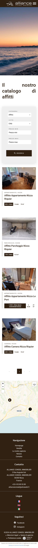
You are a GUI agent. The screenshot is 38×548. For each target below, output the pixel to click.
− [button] (3, 386)
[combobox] (19, 115)
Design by (29, 538)
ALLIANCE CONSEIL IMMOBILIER (19, 470)
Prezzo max (13, 138)
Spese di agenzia (26, 535)
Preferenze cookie (14, 538)
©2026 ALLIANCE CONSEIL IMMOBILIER (19, 532)
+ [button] (3, 383)
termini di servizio (19, 545)
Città (11, 120)
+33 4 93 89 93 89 (19, 484)
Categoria (13, 111)
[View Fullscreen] (2, 391)
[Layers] (34, 384)
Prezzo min (13, 129)
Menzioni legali (12, 535)
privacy (10, 545)
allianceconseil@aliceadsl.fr (19, 487)
